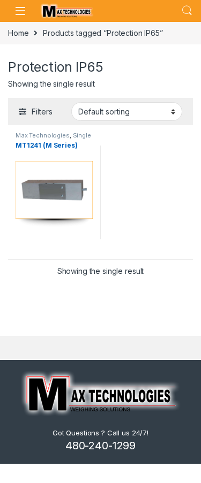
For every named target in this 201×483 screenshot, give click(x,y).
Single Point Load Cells (53, 138)
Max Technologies (43, 135)
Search (187, 11)
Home (18, 32)
